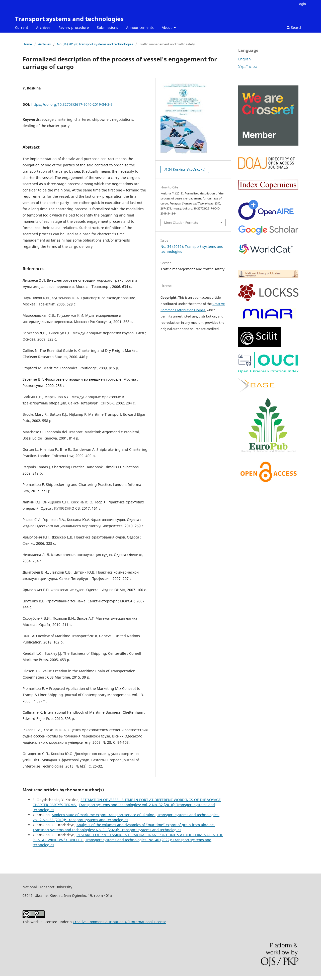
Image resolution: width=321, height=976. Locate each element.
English (244, 59)
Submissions (107, 27)
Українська (247, 66)
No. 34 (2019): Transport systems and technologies (95, 44)
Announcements (140, 27)
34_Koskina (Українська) (186, 169)
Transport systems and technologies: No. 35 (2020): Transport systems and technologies (107, 829)
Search (296, 27)
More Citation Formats (181, 222)
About (167, 27)
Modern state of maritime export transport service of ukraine (103, 814)
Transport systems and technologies (69, 19)
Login (301, 4)
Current (21, 27)
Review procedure (73, 27)
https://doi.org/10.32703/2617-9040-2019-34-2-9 (72, 104)
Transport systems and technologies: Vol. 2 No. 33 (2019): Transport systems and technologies (126, 817)
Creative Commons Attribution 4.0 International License (119, 921)
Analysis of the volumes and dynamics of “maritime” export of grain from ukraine (145, 824)
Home (27, 44)
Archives (43, 27)
